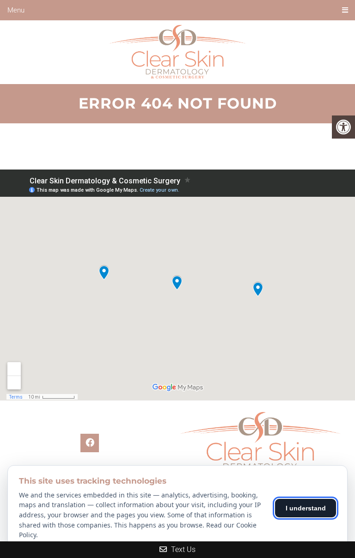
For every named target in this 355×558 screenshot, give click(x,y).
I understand (306, 508)
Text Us (182, 549)
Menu (15, 10)
